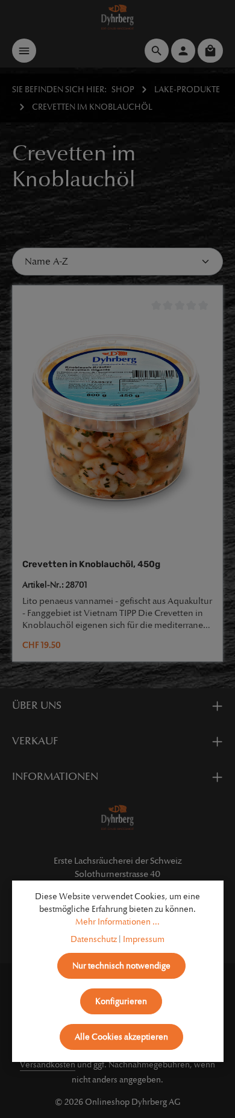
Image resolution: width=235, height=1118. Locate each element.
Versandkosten (47, 1065)
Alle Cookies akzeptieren (121, 1037)
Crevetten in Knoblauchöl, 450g (91, 564)
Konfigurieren (121, 1001)
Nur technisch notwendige (121, 966)
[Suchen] (157, 51)
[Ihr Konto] (183, 51)
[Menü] (24, 51)
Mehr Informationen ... (117, 922)
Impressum (143, 939)
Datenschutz (93, 939)
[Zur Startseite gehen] (117, 17)
